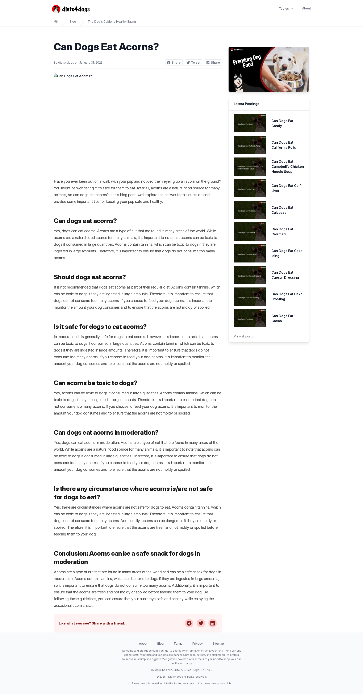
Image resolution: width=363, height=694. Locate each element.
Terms (178, 643)
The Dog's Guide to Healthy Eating (112, 21)
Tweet (195, 62)
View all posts (243, 336)
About (306, 8)
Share (176, 62)
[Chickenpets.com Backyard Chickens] (56, 22)
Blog (73, 21)
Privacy (197, 643)
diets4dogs (66, 62)
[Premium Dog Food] (269, 69)
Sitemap (218, 643)
